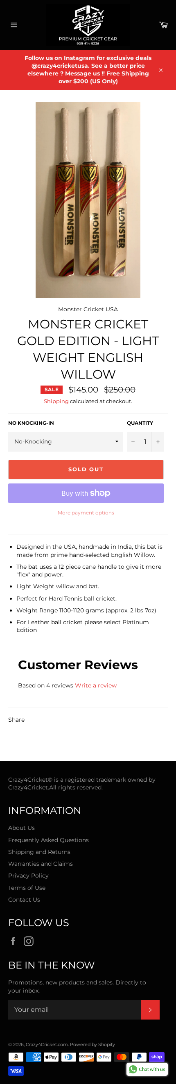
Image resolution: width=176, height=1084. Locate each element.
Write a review (96, 685)
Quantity (140, 423)
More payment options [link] (86, 513)
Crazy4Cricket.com (47, 1044)
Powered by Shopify (92, 1044)
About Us (21, 827)
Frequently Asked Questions (48, 840)
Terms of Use (26, 887)
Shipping (56, 401)
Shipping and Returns (39, 852)
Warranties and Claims (40, 863)
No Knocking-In (31, 423)
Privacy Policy (28, 875)
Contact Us (24, 899)
